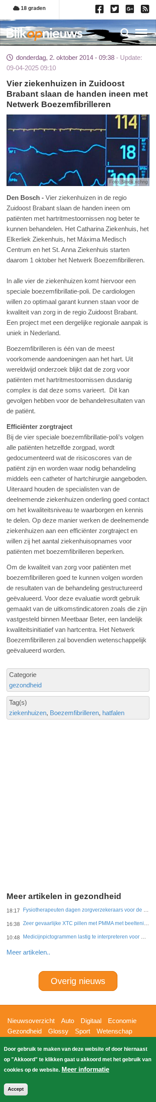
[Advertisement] (78, 776)
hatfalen (113, 712)
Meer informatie (85, 1069)
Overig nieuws (78, 981)
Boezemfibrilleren (74, 712)
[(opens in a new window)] (100, 11)
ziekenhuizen (27, 712)
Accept (16, 1089)
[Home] (44, 34)
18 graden (33, 8)
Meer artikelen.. (28, 952)
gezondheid (25, 685)
